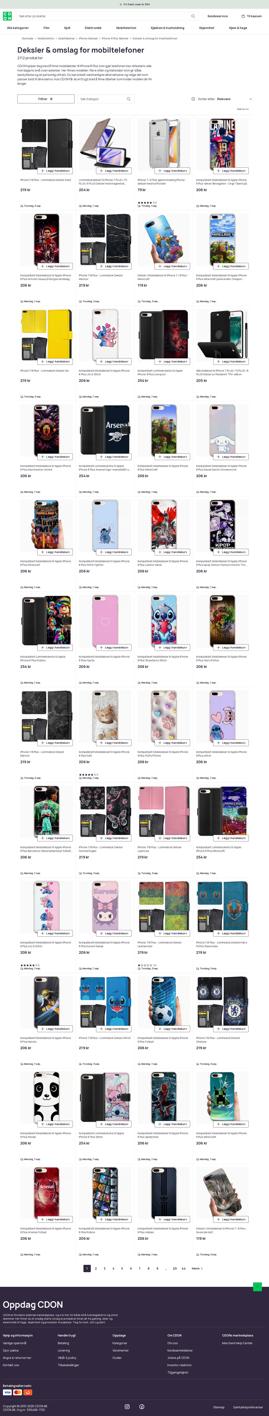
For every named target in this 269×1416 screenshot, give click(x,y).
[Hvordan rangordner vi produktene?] (193, 99)
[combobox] (107, 16)
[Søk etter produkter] (193, 16)
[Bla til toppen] (257, 1286)
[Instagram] (127, 1406)
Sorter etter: (207, 99)
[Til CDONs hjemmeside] (7, 16)
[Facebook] (142, 1406)
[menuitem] (18, 27)
